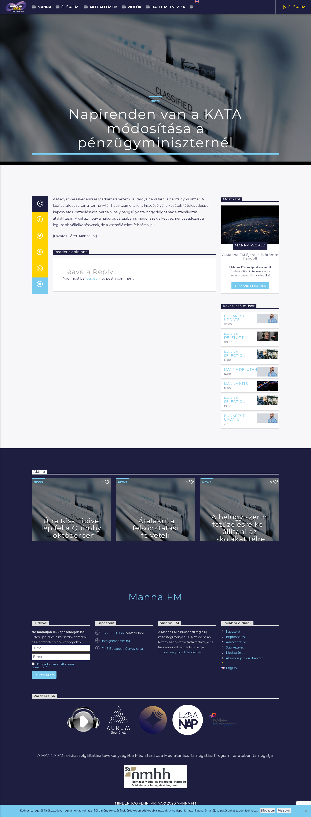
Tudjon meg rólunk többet (178, 652)
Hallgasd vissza (168, 7)
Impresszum (235, 637)
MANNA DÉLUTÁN (240, 370)
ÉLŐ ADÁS (297, 7)
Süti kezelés (235, 647)
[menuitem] (197, 1)
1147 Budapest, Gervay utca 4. (124, 649)
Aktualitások (103, 7)
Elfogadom (268, 810)
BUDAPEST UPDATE (234, 318)
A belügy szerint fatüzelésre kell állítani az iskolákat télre (240, 528)
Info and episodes (250, 285)
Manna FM (155, 597)
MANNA (44, 7)
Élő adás (70, 7)
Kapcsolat (233, 631)
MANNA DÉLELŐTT (234, 336)
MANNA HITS (236, 384)
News (155, 100)
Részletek (284, 810)
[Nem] (306, 811)
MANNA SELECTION (235, 354)
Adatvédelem (236, 642)
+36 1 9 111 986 (113, 633)
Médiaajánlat (235, 653)
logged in (93, 278)
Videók (134, 7)
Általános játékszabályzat (244, 658)
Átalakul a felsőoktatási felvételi (155, 528)
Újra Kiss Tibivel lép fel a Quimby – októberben (71, 528)
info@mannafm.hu (116, 641)
